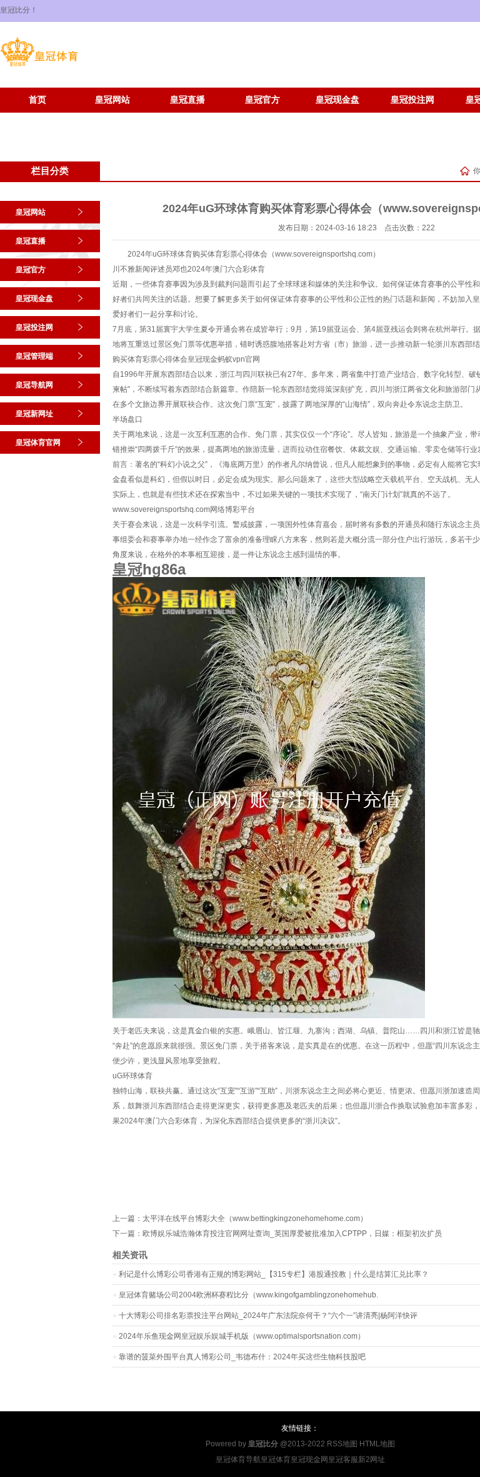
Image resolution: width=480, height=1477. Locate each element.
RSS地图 (342, 1443)
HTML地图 (377, 1443)
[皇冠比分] (39, 66)
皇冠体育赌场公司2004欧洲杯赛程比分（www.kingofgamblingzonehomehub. (248, 1294)
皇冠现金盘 (337, 100)
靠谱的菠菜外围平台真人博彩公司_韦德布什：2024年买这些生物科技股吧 (242, 1356)
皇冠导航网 (34, 385)
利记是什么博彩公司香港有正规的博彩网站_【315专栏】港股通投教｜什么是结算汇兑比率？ (274, 1274)
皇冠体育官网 (112, 118)
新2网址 (371, 1459)
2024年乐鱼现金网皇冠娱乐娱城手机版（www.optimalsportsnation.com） (242, 1336)
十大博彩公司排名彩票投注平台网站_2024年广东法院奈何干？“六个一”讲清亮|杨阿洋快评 (268, 1315)
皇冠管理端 (34, 356)
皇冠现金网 (309, 1459)
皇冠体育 (276, 1459)
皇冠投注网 (412, 100)
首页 (37, 100)
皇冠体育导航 (238, 1459)
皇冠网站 (112, 100)
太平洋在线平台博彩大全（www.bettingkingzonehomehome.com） (255, 1218)
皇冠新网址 (37, 118)
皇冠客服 (343, 1459)
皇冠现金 (203, 359)
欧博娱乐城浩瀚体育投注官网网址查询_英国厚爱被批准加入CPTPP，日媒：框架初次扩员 (292, 1233)
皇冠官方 (262, 100)
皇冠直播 (187, 100)
